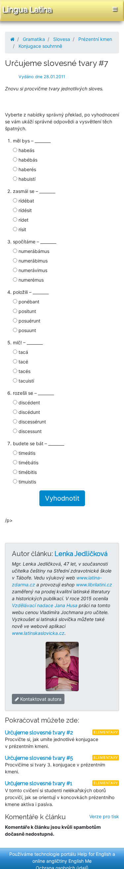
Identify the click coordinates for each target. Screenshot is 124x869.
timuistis (26, 481)
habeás (25, 150)
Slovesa (61, 39)
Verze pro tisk (104, 816)
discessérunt (31, 421)
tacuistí (25, 381)
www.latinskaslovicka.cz (38, 633)
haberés (26, 169)
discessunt (29, 431)
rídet (22, 220)
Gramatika (34, 39)
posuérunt (28, 321)
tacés (23, 371)
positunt (26, 311)
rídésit (24, 210)
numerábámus (33, 251)
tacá (22, 352)
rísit (21, 229)
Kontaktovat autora (40, 699)
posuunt (26, 330)
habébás (27, 160)
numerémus (30, 280)
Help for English (94, 854)
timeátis (26, 453)
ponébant (28, 301)
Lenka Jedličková (81, 554)
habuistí (26, 179)
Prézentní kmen (95, 39)
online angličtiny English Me (62, 861)
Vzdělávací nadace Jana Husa (44, 605)
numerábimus (32, 261)
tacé (22, 361)
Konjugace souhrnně (40, 46)
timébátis (27, 462)
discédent (28, 402)
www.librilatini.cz (94, 584)
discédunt (28, 412)
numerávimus (32, 270)
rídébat (25, 200)
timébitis (27, 472)
